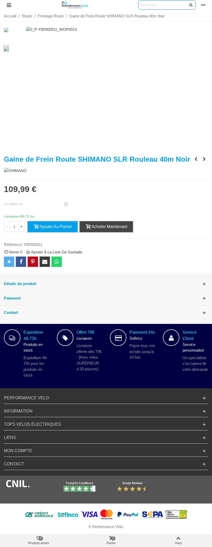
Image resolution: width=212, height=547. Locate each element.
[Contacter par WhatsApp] (56, 262)
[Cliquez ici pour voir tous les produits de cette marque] (15, 171)
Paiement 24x (142, 332)
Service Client (189, 335)
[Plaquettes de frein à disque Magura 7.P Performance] (204, 159)
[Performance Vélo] (74, 5)
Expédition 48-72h (33, 335)
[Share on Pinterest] (33, 262)
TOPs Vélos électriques (32, 424)
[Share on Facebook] (21, 262)
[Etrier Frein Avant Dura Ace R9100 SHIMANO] (196, 159)
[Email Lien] (45, 262)
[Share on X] (9, 262)
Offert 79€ (85, 332)
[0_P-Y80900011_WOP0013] (51, 29)
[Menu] (9, 5)
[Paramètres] (203, 5)
